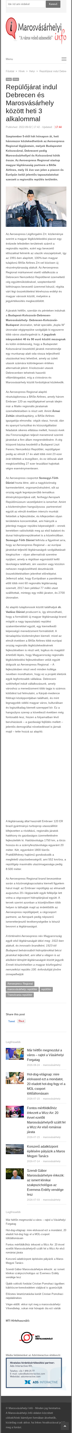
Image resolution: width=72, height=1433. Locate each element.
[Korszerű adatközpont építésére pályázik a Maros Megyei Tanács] (15, 1146)
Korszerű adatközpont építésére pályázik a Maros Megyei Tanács (46, 1151)
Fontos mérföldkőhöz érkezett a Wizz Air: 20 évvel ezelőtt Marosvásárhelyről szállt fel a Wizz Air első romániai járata (35, 1248)
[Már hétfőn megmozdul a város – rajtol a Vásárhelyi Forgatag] (15, 1050)
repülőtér (46, 989)
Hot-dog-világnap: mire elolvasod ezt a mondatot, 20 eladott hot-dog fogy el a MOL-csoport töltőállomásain (46, 1084)
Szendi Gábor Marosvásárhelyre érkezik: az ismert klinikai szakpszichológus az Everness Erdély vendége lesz (35, 1273)
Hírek (15, 79)
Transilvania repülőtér (19, 994)
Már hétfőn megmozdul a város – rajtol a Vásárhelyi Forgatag (45, 1055)
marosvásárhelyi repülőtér (22, 989)
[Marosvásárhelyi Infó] (36, 31)
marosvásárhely (51, 1065)
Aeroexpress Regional (20, 983)
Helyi (9, 79)
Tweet (11, 1021)
